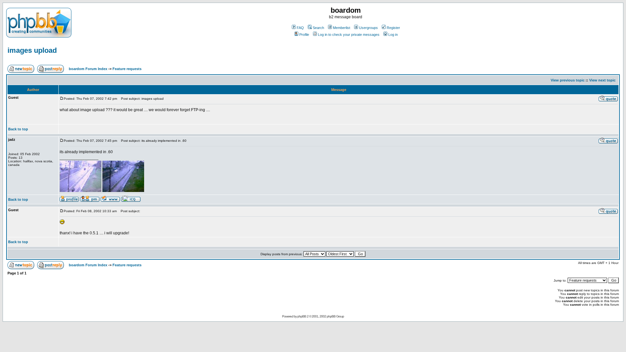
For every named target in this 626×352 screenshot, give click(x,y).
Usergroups (368, 28)
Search (318, 28)
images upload (32, 50)
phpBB (301, 316)
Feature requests (127, 69)
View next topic (602, 80)
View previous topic (568, 80)
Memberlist (341, 28)
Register (393, 28)
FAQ (300, 28)
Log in (393, 35)
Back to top (18, 129)
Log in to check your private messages (349, 35)
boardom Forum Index (88, 69)
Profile (304, 35)
